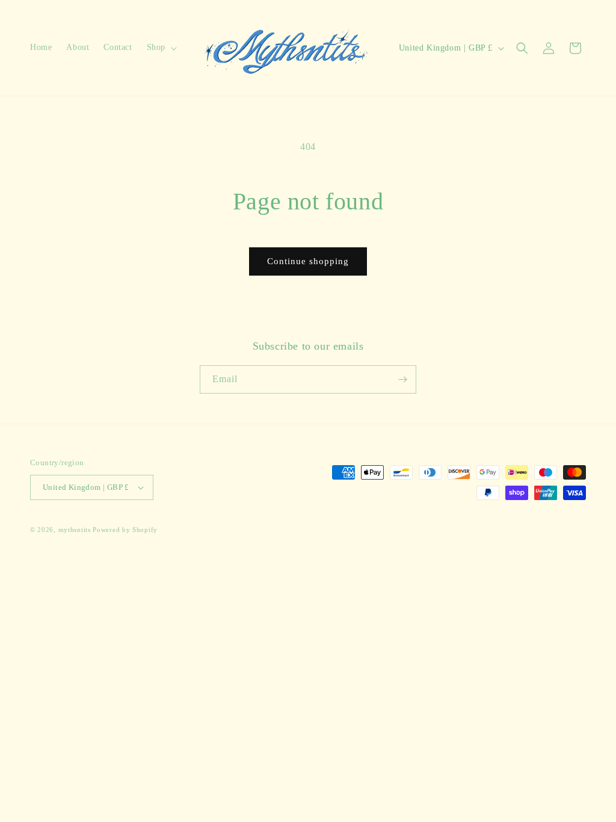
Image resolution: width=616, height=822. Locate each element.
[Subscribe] (402, 379)
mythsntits (74, 529)
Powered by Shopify (125, 529)
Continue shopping (308, 261)
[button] (161, 47)
